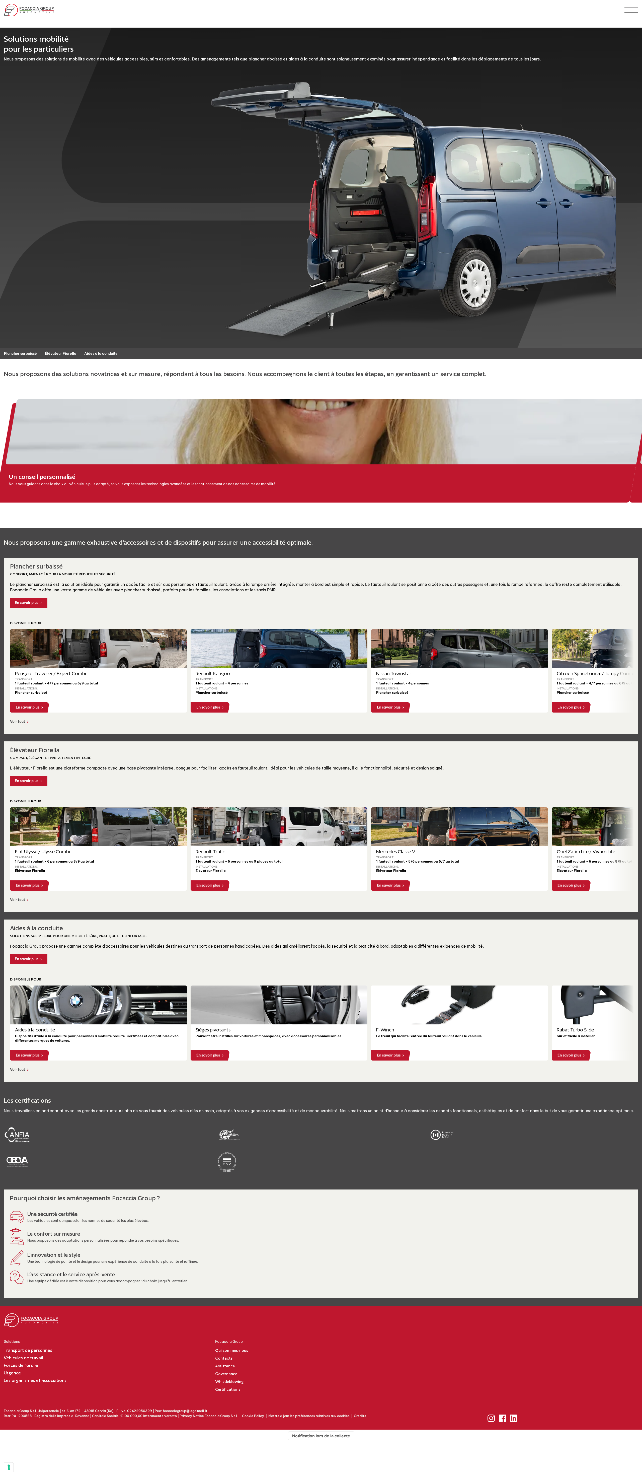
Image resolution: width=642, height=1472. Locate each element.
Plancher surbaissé (20, 353)
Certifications (227, 1389)
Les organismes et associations (35, 1380)
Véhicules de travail (23, 1357)
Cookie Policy (253, 1416)
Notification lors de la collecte (321, 1435)
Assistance (225, 1366)
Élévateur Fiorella (60, 353)
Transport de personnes (28, 1350)
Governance (226, 1373)
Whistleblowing (229, 1381)
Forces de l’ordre (21, 1365)
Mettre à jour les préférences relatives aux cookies (309, 1416)
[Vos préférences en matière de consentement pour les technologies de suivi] (9, 1467)
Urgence (12, 1372)
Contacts (223, 1358)
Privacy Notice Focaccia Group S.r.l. (209, 1416)
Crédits (360, 1416)
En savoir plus (26, 602)
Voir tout (17, 722)
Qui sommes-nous (231, 1350)
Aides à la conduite (101, 353)
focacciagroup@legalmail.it (185, 1411)
